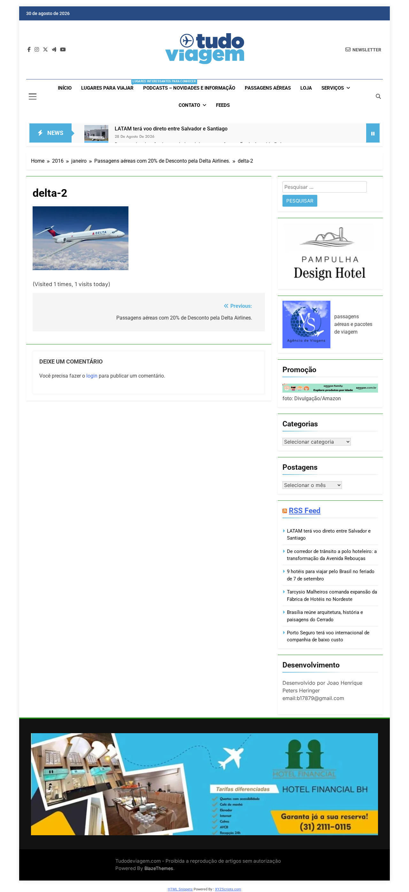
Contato (189, 105)
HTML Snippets (180, 889)
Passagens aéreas (268, 88)
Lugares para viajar (109, 85)
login (91, 376)
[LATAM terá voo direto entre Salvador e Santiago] (96, 137)
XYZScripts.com (228, 889)
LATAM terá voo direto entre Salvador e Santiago (171, 129)
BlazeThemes (158, 868)
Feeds (223, 105)
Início (65, 88)
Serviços (332, 88)
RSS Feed (304, 510)
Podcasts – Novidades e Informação (189, 88)
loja (306, 88)
